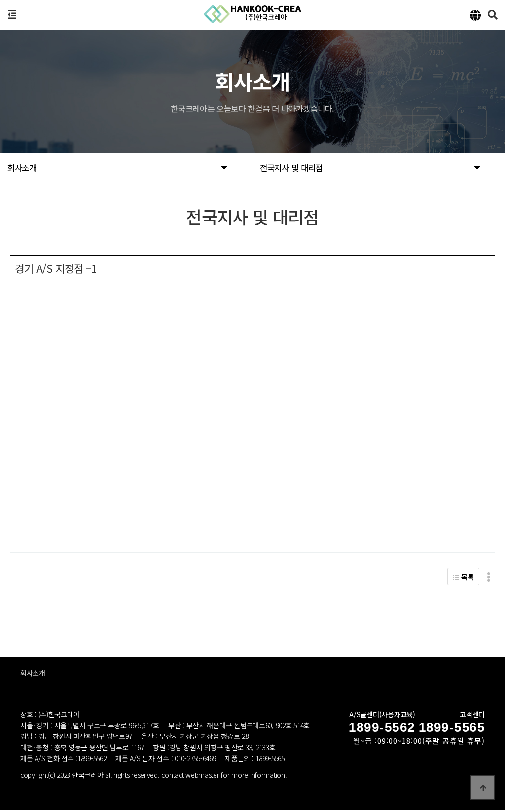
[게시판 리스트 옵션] (488, 576)
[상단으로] (482, 787)
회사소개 (32, 673)
